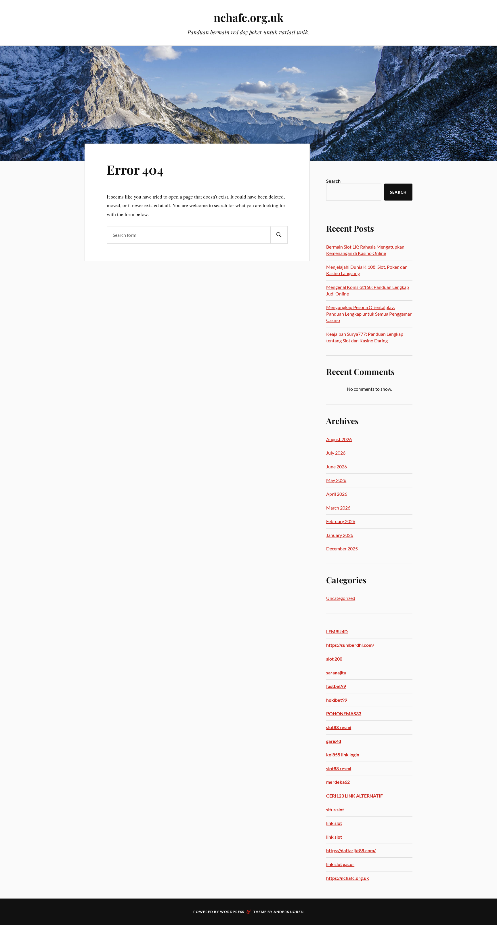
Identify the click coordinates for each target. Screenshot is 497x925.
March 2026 (338, 507)
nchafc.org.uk (248, 17)
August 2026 (339, 439)
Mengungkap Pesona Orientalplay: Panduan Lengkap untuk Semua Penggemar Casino (369, 313)
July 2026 (335, 452)
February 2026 (340, 521)
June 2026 (336, 466)
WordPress (232, 911)
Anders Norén (289, 911)
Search (333, 181)
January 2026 (339, 535)
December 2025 (342, 548)
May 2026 (336, 480)
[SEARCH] (279, 235)
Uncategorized (340, 598)
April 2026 (336, 494)
